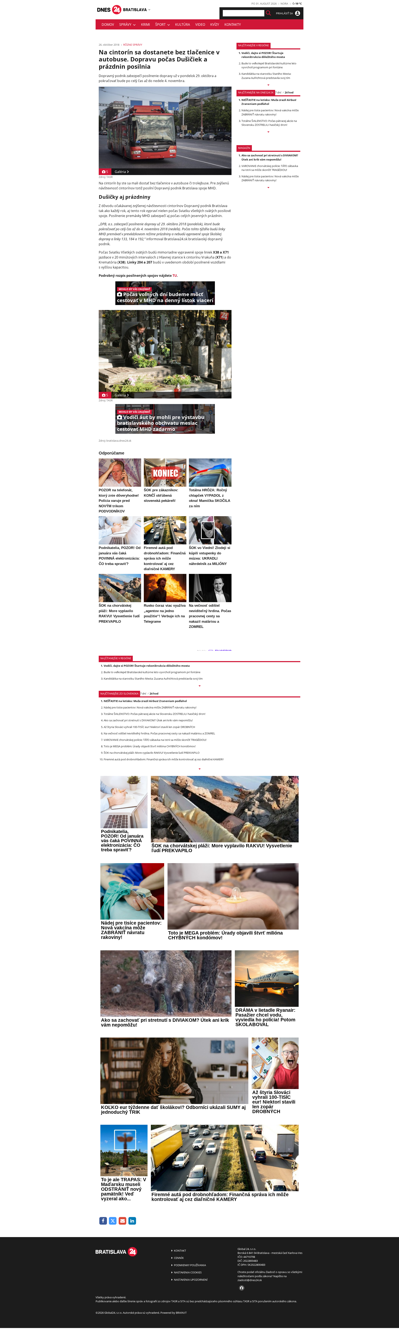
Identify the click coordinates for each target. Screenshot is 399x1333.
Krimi (145, 24)
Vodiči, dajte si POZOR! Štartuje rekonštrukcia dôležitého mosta (263, 55)
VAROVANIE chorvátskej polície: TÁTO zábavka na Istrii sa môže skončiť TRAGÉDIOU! (269, 168)
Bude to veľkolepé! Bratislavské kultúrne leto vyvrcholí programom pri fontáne (268, 65)
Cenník (178, 1258)
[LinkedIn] (132, 1221)
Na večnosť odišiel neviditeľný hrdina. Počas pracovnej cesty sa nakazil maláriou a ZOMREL (159, 733)
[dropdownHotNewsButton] (268, 188)
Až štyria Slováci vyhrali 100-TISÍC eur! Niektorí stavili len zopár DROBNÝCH (149, 727)
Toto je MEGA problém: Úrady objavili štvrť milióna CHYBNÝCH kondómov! (150, 746)
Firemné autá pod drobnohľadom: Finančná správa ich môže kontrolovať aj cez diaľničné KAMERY (164, 759)
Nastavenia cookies (187, 1272)
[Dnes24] (135, 9)
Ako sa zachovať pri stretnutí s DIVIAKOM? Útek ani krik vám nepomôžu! (269, 157)
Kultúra (182, 24)
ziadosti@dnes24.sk (250, 1280)
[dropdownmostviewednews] (268, 85)
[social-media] (241, 1288)
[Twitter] (112, 1221)
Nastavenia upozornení (190, 1280)
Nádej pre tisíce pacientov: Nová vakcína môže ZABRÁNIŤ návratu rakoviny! (270, 112)
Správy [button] (126, 24)
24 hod (289, 92)
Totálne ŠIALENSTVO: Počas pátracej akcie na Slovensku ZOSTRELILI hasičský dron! (269, 123)
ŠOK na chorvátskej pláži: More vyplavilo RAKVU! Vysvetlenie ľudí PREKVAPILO (152, 753)
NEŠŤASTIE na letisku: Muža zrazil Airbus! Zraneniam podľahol (268, 102)
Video (200, 24)
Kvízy (214, 24)
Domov (108, 24)
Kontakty (232, 24)
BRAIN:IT (181, 1313)
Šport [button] (161, 24)
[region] (149, 9)
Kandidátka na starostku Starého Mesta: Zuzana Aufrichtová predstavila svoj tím (266, 76)
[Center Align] (268, 13)
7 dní (278, 92)
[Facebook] (103, 1221)
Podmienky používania (189, 1265)
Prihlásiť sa (284, 13)
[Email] (122, 1221)
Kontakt (179, 1250)
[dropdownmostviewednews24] (268, 132)
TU (174, 275)
